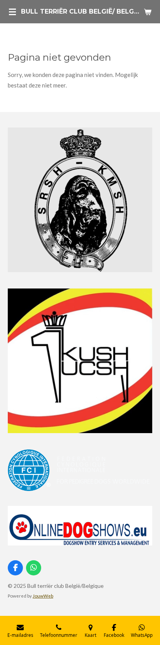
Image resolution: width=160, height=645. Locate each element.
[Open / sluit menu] (12, 11)
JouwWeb (43, 595)
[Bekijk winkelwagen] (147, 11)
